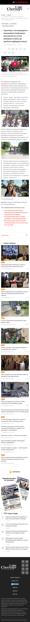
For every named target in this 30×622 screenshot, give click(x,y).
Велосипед (13, 23)
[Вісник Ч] (15, 584)
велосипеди (5, 83)
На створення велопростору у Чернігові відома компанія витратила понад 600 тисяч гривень (16, 212)
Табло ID (15, 587)
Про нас (15, 594)
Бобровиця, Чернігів (8, 26)
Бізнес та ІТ (15, 581)
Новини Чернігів (15, 577)
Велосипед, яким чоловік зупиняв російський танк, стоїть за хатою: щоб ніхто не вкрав (16, 223)
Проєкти (15, 591)
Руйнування (5, 23)
